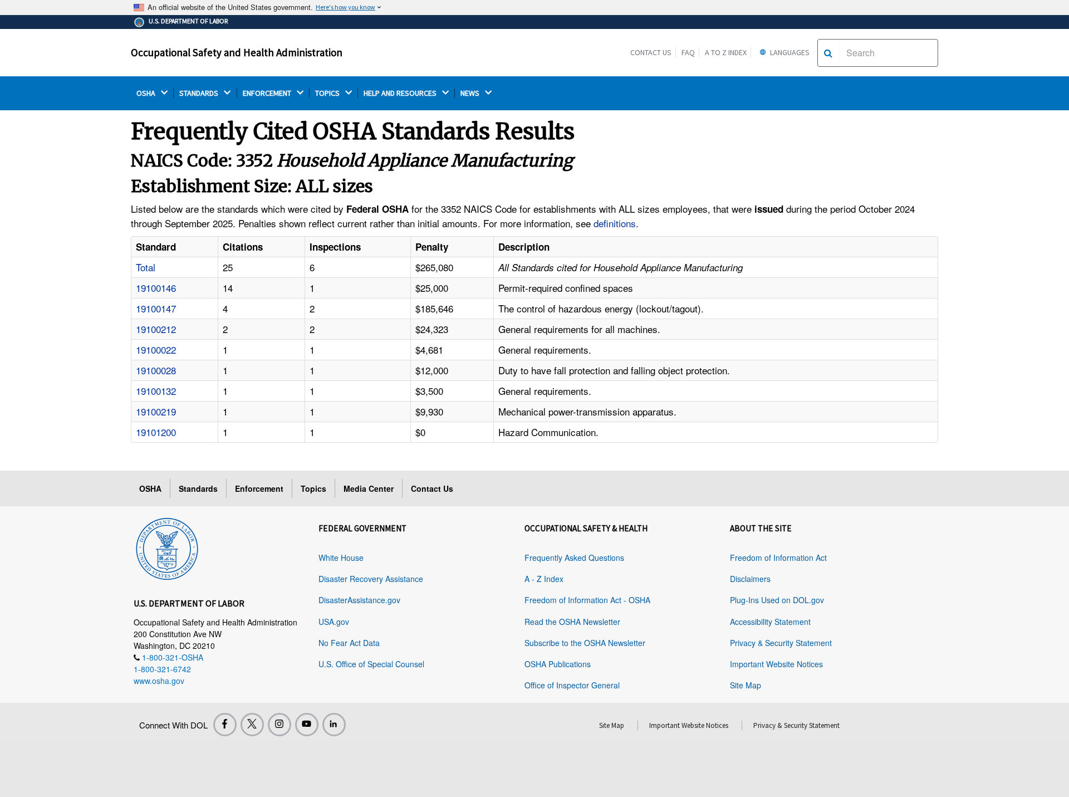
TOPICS (328, 93)
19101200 (156, 432)
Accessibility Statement (770, 621)
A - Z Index (543, 578)
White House (341, 557)
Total (145, 267)
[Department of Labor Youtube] (306, 724)
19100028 (156, 370)
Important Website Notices (776, 663)
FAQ (688, 52)
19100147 (156, 308)
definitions (615, 223)
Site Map (745, 685)
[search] (828, 53)
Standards (198, 488)
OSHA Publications (557, 663)
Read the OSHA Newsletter (572, 621)
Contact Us (650, 52)
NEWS (470, 93)
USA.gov (333, 621)
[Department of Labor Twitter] (252, 724)
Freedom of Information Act (778, 557)
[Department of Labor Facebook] (225, 724)
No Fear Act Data (349, 642)
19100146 (156, 288)
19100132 (156, 391)
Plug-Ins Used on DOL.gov (777, 599)
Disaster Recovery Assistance (370, 578)
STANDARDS (199, 93)
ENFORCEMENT (268, 93)
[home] (167, 546)
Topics (313, 488)
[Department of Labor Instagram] (279, 724)
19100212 (156, 329)
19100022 (156, 349)
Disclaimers (750, 578)
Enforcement (259, 488)
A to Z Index (726, 52)
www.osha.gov (159, 680)
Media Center (369, 488)
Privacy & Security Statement (781, 642)
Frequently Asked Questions (574, 557)
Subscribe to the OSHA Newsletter (584, 642)
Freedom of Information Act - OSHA (587, 599)
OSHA (146, 93)
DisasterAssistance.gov (359, 599)
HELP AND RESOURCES (401, 93)
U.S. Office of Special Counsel (371, 663)
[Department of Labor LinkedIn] (334, 724)
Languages (789, 52)
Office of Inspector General (572, 685)
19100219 (156, 411)
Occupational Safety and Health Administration (236, 52)
